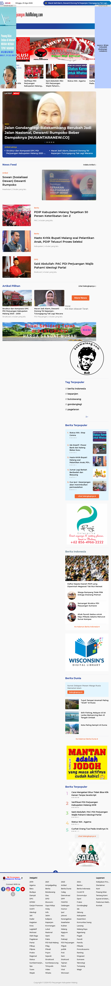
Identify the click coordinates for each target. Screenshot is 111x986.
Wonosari (65, 973)
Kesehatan (65, 922)
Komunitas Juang (84, 922)
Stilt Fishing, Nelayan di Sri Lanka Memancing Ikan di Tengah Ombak (93, 715)
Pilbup (32, 946)
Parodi (79, 939)
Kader (32, 919)
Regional (33, 956)
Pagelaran (73, 409)
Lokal (47, 929)
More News (80, 298)
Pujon (47, 953)
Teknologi (81, 963)
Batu (31, 889)
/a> (87, 416)
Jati (31, 916)
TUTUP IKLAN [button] (8, 6)
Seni (63, 956)
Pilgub (63, 946)
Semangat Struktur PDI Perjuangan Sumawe (88, 604)
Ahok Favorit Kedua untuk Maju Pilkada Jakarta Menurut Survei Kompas (91, 616)
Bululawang (74, 399)
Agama (32, 885)
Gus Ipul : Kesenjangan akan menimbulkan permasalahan (80, 484)
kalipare (48, 919)
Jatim (7, 124)
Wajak (32, 973)
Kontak (99, 905)
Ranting (80, 953)
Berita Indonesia (77, 388)
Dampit (33, 895)
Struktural (49, 959)
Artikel (63, 885)
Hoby (47, 909)
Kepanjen (73, 394)
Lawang (80, 926)
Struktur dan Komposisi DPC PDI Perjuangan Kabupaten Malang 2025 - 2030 (25, 152)
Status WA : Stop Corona (77, 434)
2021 (47, 882)
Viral (63, 969)
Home (7, 3)
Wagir (79, 969)
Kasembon (81, 919)
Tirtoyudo (49, 966)
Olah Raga (34, 936)
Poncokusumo (83, 949)
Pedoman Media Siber (103, 902)
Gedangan (65, 905)
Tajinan (64, 963)
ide (78, 909)
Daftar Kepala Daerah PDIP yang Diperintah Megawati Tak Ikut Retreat (84, 585)
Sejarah (48, 956)
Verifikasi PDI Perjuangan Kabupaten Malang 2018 (33, 83)
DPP (63, 899)
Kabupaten (81, 916)
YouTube (25, 892)
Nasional (48, 932)
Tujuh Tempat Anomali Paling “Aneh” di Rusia (94, 701)
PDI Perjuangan (67, 943)
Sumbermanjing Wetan (37, 963)
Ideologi (33, 912)
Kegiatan (33, 922)
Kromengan (50, 926)
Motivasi (33, 932)
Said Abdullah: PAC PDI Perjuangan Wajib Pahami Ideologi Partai (54, 83)
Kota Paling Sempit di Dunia (94, 725)
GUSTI (32, 909)
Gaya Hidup (50, 905)
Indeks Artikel (89, 165)
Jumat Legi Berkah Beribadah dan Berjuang (78, 472)
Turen (32, 969)
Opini (47, 936)
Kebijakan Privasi (103, 882)
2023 (63, 882)
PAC (63, 936)
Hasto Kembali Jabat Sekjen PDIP (62, 3)
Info (47, 912)
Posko (32, 953)
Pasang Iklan (101, 892)
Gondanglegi (75, 404)
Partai (32, 943)
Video (47, 969)
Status (32, 959)
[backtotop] (55, 872)
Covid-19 (80, 892)
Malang (64, 929)
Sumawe (80, 959)
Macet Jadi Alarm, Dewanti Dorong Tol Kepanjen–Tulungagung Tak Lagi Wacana (72, 152)
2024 (79, 882)
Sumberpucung (51, 963)
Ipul (62, 912)
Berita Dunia (73, 678)
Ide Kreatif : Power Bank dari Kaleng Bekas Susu (78, 447)
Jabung (80, 912)
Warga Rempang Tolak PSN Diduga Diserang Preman (90, 593)
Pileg (47, 946)
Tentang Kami (101, 895)
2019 (31, 882)
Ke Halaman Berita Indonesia (86, 627)
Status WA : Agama (77, 81)
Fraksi (79, 902)
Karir (98, 889)
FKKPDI (64, 902)
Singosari (80, 956)
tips (31, 966)
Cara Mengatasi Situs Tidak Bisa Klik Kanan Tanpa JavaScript (90, 793)
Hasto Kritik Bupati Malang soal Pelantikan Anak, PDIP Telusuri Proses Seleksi (64, 239)
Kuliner (64, 926)
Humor (64, 909)
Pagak (79, 936)
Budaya (33, 892)
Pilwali (48, 949)
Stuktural (65, 959)
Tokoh (63, 966)
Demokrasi (65, 895)
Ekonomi (49, 902)
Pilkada (80, 946)
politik (63, 949)
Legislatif (33, 929)
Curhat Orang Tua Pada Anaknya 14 (89, 828)
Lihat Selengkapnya (87, 286)
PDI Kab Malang (51, 943)
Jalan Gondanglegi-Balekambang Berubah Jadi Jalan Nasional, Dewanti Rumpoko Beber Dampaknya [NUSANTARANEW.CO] (48, 133)
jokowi (64, 916)
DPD (47, 899)
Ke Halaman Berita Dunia (86, 739)
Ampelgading (50, 885)
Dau (47, 895)
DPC (31, 899)
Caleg (63, 892)
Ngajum (64, 932)
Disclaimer (100, 885)
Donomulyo (82, 895)
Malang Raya (82, 929)
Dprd (79, 899)
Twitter (19, 892)
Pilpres (32, 949)
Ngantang (81, 932)
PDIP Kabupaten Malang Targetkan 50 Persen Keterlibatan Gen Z (61, 214)
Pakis (47, 939)
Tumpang (81, 966)
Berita (47, 889)
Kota (31, 926)
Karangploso (66, 919)
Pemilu (80, 943)
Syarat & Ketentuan (103, 899)
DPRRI (32, 902)
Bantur (80, 885)
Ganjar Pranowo (36, 905)
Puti (62, 953)
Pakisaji (64, 939)
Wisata (48, 973)
